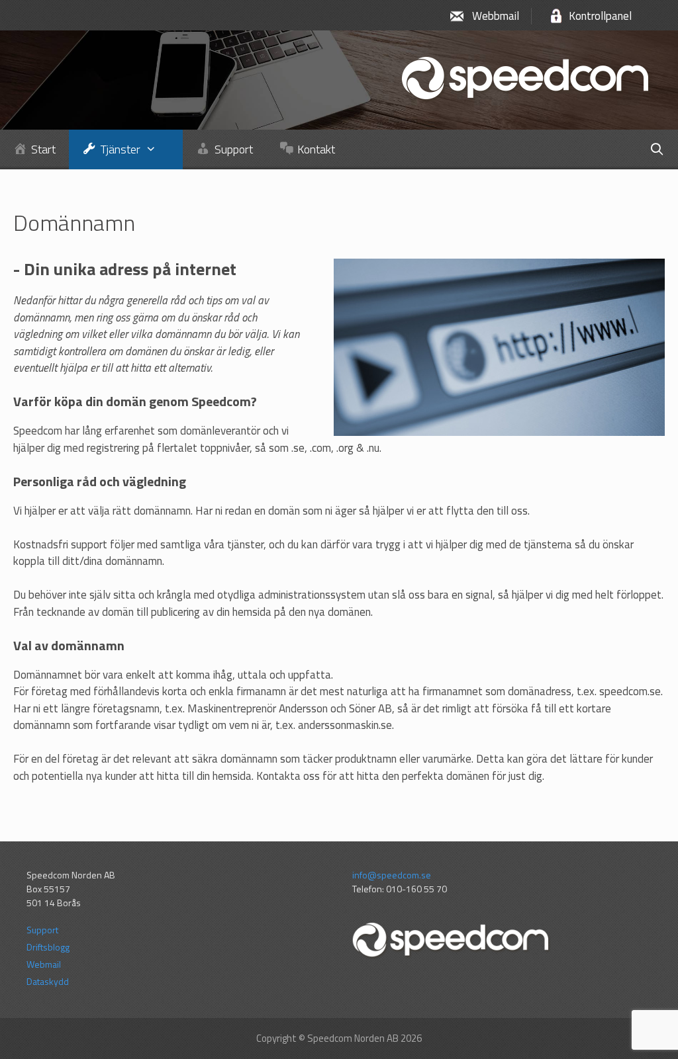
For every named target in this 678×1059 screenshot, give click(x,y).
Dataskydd (47, 981)
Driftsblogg (48, 947)
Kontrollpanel (600, 15)
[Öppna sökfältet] (657, 149)
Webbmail (495, 15)
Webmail (43, 964)
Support (42, 930)
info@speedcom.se (391, 875)
